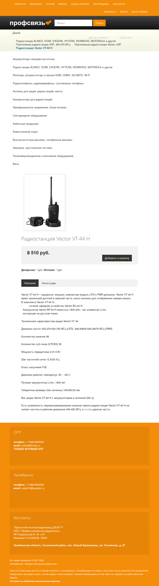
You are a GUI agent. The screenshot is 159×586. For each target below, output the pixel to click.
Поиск (99, 22)
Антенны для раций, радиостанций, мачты (37, 91)
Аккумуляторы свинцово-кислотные (34, 59)
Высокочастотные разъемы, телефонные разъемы (42, 140)
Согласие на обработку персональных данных (35, 581)
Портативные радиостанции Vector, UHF (97, 44)
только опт (125, 37)
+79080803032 (102, 34)
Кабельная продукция (25, 123)
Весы (16, 164)
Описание (30, 283)
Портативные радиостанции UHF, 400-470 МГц (43, 44)
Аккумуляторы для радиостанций (32, 99)
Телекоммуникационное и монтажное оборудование (43, 156)
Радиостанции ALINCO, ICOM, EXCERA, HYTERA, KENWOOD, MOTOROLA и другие (66, 41)
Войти (124, 12)
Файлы (62, 4)
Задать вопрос (80, 4)
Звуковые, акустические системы (32, 148)
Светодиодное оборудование (30, 115)
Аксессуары (49, 283)
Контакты (119, 4)
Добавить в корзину (117, 258)
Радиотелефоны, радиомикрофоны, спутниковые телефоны (48, 83)
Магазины (36, 4)
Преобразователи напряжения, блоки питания (39, 107)
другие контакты (98, 37)
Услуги (50, 4)
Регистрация (139, 12)
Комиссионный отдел (25, 131)
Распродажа (101, 4)
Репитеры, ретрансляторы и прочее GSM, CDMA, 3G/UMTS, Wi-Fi (51, 75)
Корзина (110, 12)
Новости (20, 4)
